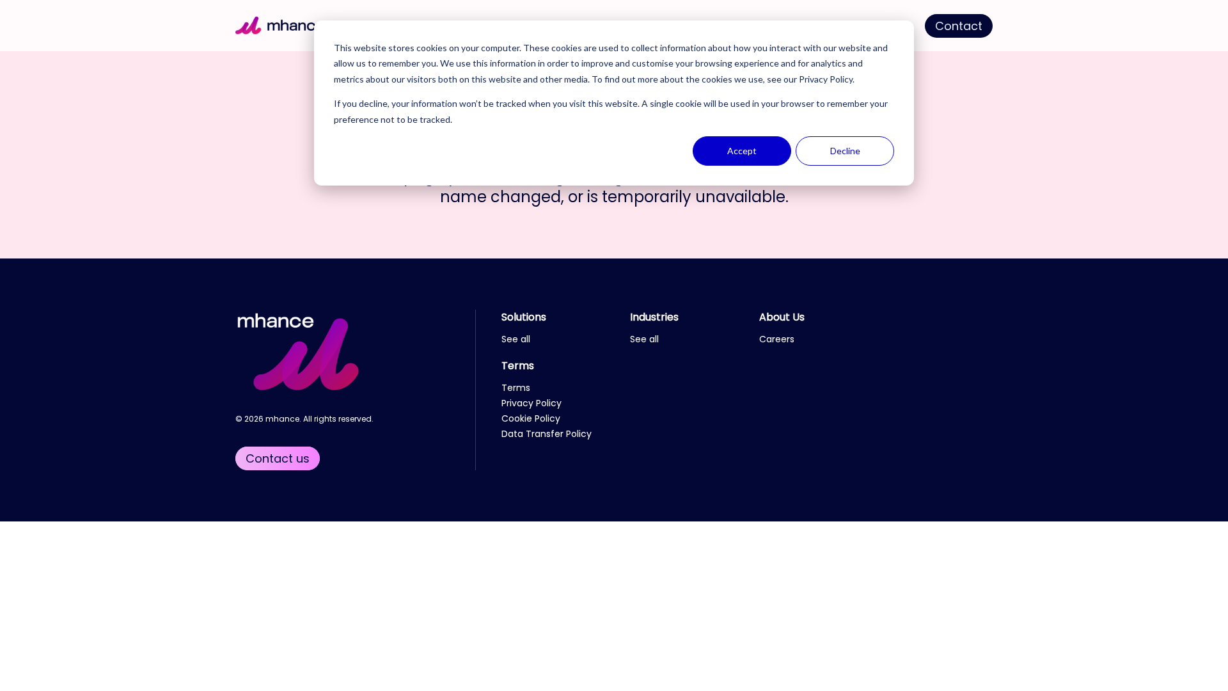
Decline (845, 150)
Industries (654, 317)
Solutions (523, 317)
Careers (776, 339)
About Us (782, 317)
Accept (742, 150)
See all (515, 339)
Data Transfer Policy (546, 433)
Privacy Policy (826, 79)
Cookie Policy (530, 418)
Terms (517, 365)
